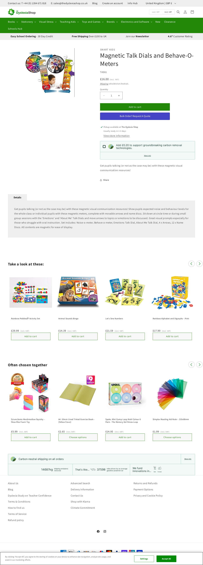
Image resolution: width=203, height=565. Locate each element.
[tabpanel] (101, 219)
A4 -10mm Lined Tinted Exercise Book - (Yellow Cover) (76, 420)
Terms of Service (17, 514)
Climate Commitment (83, 507)
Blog (94, 3)
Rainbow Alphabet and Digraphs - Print (171, 318)
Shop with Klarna (80, 501)
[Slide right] (88, 72)
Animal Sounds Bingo (68, 318)
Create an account (112, 3)
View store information (117, 135)
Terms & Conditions (19, 501)
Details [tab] (17, 197)
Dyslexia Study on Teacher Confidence (30, 495)
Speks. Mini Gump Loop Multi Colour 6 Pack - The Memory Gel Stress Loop (123, 420)
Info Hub (133, 3)
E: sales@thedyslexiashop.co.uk (69, 3)
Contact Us (77, 495)
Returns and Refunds (145, 483)
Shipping (104, 83)
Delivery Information (82, 489)
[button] (12, 21)
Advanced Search (80, 483)
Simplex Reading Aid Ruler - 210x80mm (171, 419)
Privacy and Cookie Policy (148, 495)
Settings (144, 558)
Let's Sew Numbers (114, 318)
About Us (13, 483)
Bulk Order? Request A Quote (135, 116)
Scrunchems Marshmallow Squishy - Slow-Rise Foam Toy (28, 420)
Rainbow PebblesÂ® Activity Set (25, 318)
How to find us (16, 507)
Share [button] (106, 180)
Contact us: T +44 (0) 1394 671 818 (27, 3)
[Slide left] (12, 72)
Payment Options (143, 489)
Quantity (104, 89)
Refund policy (16, 520)
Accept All (166, 558)
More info (147, 156)
